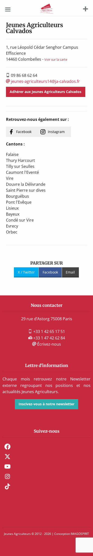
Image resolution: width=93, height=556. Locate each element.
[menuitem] (46, 447)
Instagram (56, 131)
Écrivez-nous (48, 344)
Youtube (7, 466)
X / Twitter (26, 272)
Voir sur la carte (55, 59)
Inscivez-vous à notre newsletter (46, 404)
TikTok (7, 486)
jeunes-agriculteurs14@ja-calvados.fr (45, 81)
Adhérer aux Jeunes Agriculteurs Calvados (45, 91)
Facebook (23, 131)
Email (70, 272)
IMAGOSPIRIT (80, 534)
